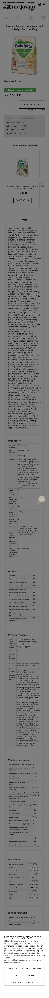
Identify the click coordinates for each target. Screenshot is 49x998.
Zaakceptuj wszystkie (24, 982)
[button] (41, 499)
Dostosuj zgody (24, 975)
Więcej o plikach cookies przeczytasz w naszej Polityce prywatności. (24, 961)
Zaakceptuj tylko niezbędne (24, 968)
